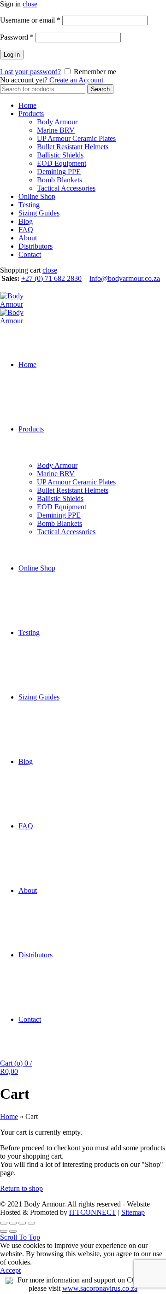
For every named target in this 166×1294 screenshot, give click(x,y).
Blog (25, 221)
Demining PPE (59, 171)
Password (17, 37)
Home (27, 105)
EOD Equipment (61, 163)
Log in (12, 54)
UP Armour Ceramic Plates (76, 138)
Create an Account (76, 80)
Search (100, 89)
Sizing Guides (38, 213)
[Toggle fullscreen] (22, 1223)
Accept (10, 1270)
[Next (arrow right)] (13, 1231)
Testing (29, 205)
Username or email (30, 20)
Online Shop (36, 196)
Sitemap (133, 1212)
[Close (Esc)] (3, 1223)
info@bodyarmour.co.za (124, 278)
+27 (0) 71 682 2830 (51, 278)
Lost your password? (30, 72)
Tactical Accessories (66, 188)
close (30, 4)
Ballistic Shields (60, 155)
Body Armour (57, 122)
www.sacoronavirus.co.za (99, 1288)
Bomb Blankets (59, 180)
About (27, 238)
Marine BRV (56, 130)
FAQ (25, 229)
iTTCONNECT (92, 1212)
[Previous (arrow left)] (3, 1231)
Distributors (35, 246)
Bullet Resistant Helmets (72, 147)
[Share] (13, 1223)
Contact (29, 254)
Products (31, 113)
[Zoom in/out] (31, 1223)
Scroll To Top (20, 1237)
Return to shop (21, 1188)
